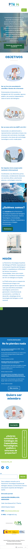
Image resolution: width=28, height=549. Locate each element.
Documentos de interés (24, 443)
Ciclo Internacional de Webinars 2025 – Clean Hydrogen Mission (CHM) (12, 349)
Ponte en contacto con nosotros (14, 46)
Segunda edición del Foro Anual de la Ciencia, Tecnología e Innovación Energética (12, 362)
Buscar (23, 476)
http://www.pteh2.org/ (12, 511)
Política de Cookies (18, 543)
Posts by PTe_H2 (6, 461)
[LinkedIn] (2, 467)
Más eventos (14, 388)
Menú (24, 10)
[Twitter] (7, 467)
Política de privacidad (10, 543)
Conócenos (8, 229)
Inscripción (14, 425)
